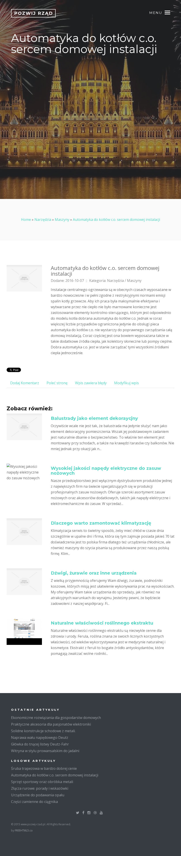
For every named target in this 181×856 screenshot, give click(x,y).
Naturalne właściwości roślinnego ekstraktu (102, 623)
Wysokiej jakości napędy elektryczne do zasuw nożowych (106, 471)
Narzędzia (42, 219)
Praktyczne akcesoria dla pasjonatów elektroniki (51, 724)
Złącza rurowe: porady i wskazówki (39, 788)
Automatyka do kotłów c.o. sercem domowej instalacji (116, 219)
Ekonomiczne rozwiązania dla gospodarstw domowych (56, 717)
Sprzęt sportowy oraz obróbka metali (42, 781)
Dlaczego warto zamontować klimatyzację (101, 523)
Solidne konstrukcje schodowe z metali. (43, 730)
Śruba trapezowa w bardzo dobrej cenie (44, 768)
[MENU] (169, 12)
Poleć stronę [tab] (57, 382)
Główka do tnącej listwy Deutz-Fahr (40, 744)
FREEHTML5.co (24, 830)
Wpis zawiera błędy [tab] (91, 382)
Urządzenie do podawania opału (37, 795)
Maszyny (62, 219)
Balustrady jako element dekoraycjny (94, 418)
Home (26, 219)
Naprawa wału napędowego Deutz (39, 737)
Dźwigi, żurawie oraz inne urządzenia (94, 573)
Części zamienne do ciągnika (34, 801)
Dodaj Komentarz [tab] (24, 382)
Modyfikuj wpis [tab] (126, 382)
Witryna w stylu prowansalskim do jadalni (45, 750)
